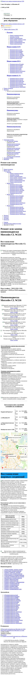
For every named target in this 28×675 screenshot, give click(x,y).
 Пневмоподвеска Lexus (11, 613)
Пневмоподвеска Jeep (15, 68)
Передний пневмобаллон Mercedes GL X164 (12, 630)
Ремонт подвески (8, 88)
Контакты (6, 159)
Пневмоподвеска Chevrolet (17, 55)
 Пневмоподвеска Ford (11, 603)
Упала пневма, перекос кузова (18, 39)
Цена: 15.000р (14, 320)
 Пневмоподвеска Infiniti (11, 606)
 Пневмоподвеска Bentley (11, 596)
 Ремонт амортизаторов (11, 579)
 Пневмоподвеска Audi (11, 595)
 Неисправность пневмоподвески (14, 575)
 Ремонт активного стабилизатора (14, 582)
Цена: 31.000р (14, 312)
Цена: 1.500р (14, 334)
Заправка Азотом (14, 37)
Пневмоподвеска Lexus (16, 72)
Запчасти (6, 89)
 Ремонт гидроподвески (11, 580)
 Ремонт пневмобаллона (11, 585)
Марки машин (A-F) (14, 47)
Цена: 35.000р (14, 325)
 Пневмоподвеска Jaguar (11, 607)
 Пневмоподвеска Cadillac (12, 599)
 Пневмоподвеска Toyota (11, 621)
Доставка (8, 158)
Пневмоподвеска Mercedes (17, 81)
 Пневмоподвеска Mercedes (12, 617)
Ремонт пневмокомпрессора (17, 42)
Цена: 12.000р (14, 308)
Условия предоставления (13, 144)
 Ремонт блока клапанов (11, 587)
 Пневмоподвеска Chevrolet (12, 600)
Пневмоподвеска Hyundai (17, 64)
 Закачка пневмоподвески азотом (14, 576)
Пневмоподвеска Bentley (16, 51)
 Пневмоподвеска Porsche (12, 619)
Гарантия (9, 139)
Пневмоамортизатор (14, 126)
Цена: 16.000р (14, 340)
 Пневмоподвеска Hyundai (12, 605)
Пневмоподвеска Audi (16, 49)
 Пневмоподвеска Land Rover (13, 612)
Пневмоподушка (12, 110)
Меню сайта (7, 170)
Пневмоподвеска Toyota (16, 85)
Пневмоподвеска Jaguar (16, 67)
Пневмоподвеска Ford (16, 58)
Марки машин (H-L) (14, 61)
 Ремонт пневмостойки (11, 586)
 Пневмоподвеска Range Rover (13, 620)
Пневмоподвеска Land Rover (17, 71)
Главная (6, 222)
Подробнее (3, 635)
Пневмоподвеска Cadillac (16, 54)
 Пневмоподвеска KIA (10, 610)
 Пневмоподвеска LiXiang (12, 616)
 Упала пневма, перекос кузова (13, 569)
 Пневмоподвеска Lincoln (11, 614)
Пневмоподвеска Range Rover (18, 84)
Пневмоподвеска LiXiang (16, 78)
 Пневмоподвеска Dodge (11, 602)
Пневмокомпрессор (13, 94)
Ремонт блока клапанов (16, 41)
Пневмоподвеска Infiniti (16, 65)
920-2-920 (5, 10)
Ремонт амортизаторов (16, 43)
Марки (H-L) (10, 194)
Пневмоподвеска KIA (16, 69)
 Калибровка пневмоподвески (13, 578)
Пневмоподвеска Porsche (16, 82)
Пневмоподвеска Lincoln (16, 80)
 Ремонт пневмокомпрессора (12, 589)
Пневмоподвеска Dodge (16, 56)
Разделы (10, 32)
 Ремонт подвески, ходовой (12, 572)
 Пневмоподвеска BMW (11, 598)
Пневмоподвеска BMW (16, 52)
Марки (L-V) (10, 205)
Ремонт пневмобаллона (16, 38)
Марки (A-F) (10, 183)
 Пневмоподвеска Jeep (11, 609)
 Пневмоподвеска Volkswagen (13, 623)
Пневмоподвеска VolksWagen (18, 87)
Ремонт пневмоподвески (16, 35)
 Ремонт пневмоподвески (11, 583)
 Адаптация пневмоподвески (12, 571)
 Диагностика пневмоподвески (13, 573)
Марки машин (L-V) (14, 75)
